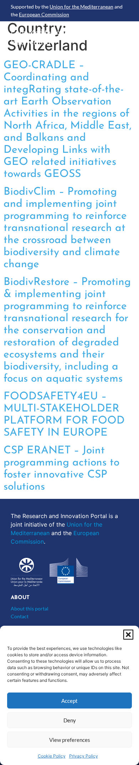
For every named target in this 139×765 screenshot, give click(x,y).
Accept (69, 700)
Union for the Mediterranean (81, 7)
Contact (20, 616)
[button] (128, 634)
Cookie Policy (52, 756)
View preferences (69, 740)
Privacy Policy (83, 756)
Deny (69, 720)
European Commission (44, 14)
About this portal (29, 608)
